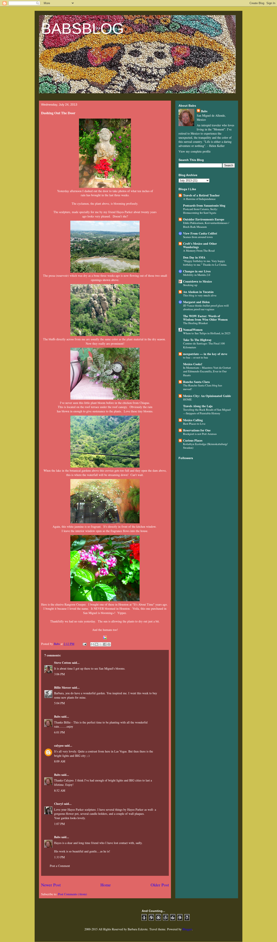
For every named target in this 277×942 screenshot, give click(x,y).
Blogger (187, 929)
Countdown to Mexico (197, 281)
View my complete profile (195, 151)
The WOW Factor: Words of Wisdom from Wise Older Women (205, 318)
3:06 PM (59, 674)
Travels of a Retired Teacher (201, 195)
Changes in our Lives (197, 271)
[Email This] (92, 644)
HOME (187, 399)
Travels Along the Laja (198, 406)
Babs (57, 716)
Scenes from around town (198, 237)
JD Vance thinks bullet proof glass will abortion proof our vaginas (206, 307)
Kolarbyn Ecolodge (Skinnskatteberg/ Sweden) (205, 446)
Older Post (160, 885)
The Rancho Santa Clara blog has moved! (202, 387)
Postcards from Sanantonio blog (204, 205)
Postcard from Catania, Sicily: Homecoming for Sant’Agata (200, 211)
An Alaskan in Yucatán (198, 291)
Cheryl (58, 803)
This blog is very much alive (199, 295)
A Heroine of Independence (199, 199)
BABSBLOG (82, 28)
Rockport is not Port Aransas (200, 434)
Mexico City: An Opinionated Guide (207, 396)
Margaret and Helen (196, 302)
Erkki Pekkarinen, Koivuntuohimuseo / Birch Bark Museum (206, 224)
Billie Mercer (62, 687)
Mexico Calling (193, 420)
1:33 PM (59, 857)
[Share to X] (100, 644)
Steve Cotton (62, 662)
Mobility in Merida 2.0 (196, 275)
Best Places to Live (194, 424)
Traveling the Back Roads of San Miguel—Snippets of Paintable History (207, 411)
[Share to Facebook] (105, 644)
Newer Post (51, 885)
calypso (59, 745)
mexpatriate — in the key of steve (205, 354)
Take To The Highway (197, 340)
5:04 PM (59, 703)
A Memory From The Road (199, 250)
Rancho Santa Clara (196, 381)
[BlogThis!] (96, 644)
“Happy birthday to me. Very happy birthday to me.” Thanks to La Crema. (205, 263)
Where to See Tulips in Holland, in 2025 (206, 333)
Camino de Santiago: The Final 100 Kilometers (204, 345)
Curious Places (192, 440)
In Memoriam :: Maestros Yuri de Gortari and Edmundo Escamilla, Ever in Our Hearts (207, 371)
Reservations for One (197, 430)
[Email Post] (84, 644)
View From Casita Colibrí (200, 233)
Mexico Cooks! (192, 364)
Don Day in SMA (194, 257)
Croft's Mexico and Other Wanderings (200, 245)
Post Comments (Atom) (72, 894)
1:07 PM (59, 824)
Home (105, 885)
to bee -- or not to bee (195, 357)
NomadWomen (193, 329)
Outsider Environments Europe (203, 219)
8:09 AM (59, 761)
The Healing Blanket (195, 323)
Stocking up (190, 285)
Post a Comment (60, 866)
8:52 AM (59, 790)
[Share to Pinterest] (109, 644)
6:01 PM (59, 732)
